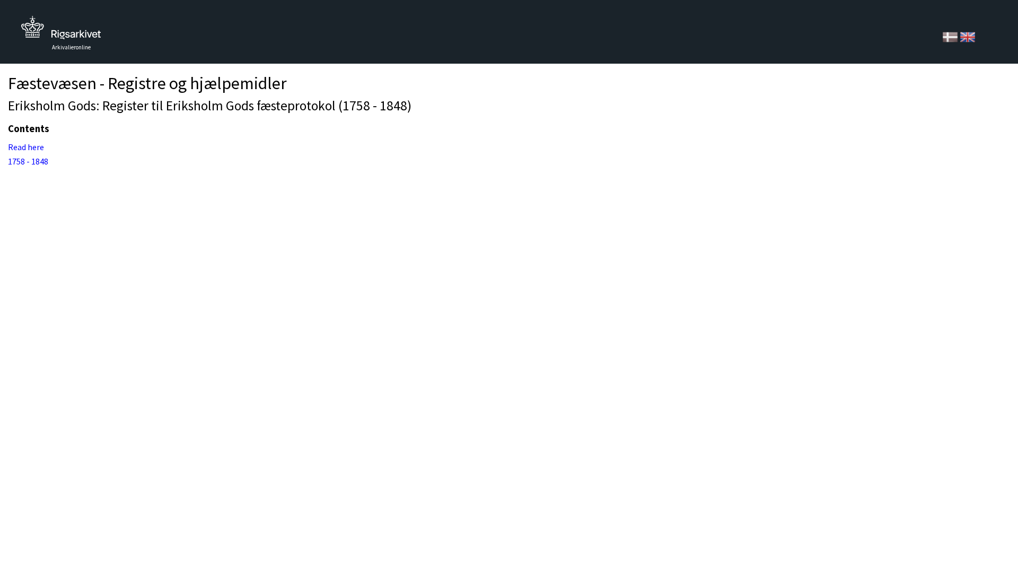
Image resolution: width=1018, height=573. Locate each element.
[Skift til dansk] (951, 36)
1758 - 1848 (28, 161)
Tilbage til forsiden (61, 30)
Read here (26, 147)
